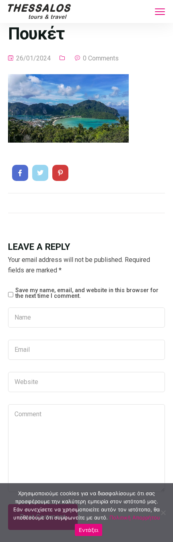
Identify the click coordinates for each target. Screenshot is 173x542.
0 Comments (101, 58)
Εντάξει (89, 530)
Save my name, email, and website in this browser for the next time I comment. (87, 293)
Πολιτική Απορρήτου (134, 517)
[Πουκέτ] (20, 173)
